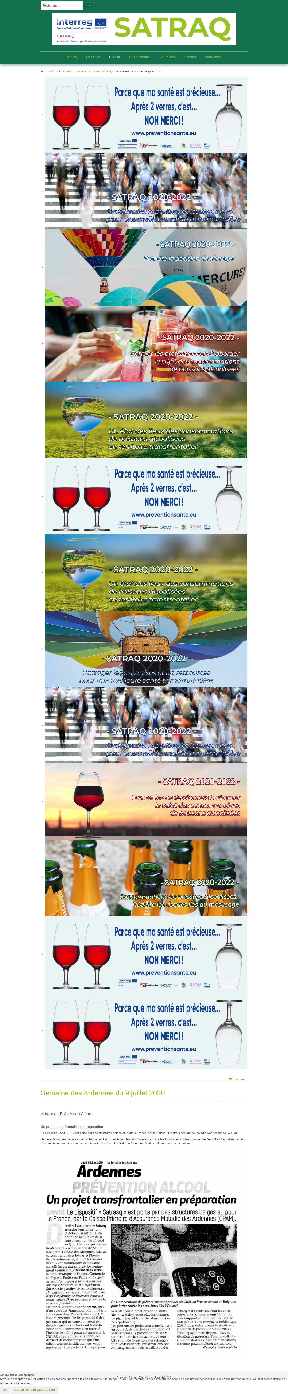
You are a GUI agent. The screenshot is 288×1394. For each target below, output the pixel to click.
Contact (190, 57)
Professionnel (140, 57)
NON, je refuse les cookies (34, 1389)
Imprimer (239, 1079)
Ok (5, 1389)
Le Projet (93, 57)
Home (72, 57)
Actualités (167, 57)
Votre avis (213, 57)
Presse (114, 57)
